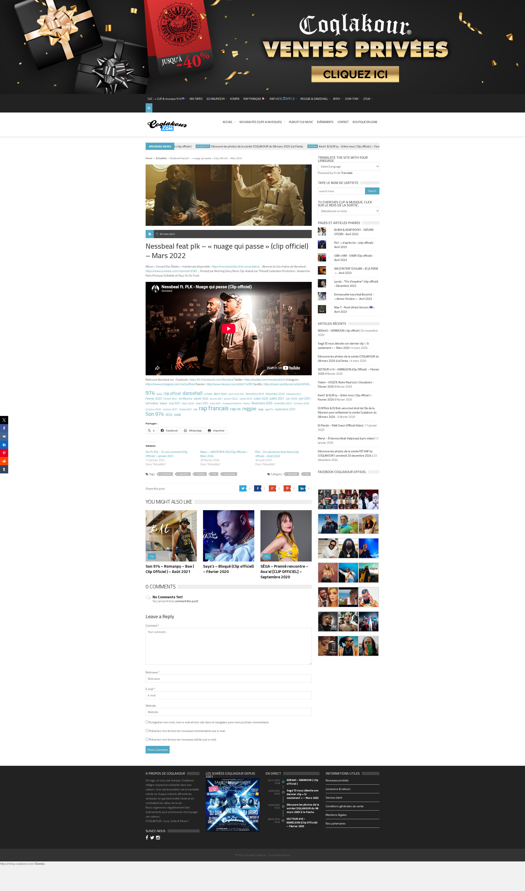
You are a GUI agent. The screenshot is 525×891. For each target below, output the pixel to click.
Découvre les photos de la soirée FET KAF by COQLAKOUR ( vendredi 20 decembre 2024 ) (345, 453)
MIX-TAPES (196, 98)
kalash (163, 403)
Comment (152, 625)
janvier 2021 (216, 398)
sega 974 (269, 409)
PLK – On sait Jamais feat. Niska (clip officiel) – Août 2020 (277, 454)
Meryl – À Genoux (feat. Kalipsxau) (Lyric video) (346, 438)
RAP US (274, 98)
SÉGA (168, 414)
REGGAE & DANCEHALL (314, 98)
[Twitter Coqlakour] (152, 838)
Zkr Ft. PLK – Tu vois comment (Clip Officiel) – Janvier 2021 (167, 454)
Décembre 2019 (255, 394)
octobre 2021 (170, 409)
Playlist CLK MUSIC (301, 122)
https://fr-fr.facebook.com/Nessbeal (212, 379)
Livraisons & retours (338, 789)
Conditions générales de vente (345, 806)
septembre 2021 (285, 409)
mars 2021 (202, 403)
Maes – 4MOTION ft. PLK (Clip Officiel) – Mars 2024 (224, 454)
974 (150, 392)
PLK (214, 474)
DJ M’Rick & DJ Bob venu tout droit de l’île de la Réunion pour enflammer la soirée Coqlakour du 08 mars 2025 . (347, 412)
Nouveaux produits (337, 780)
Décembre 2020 (275, 394)
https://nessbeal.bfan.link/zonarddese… (237, 266)
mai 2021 (175, 403)
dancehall (193, 393)
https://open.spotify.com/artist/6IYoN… (287, 384)
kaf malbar (152, 403)
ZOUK (366, 98)
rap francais (213, 408)
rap (195, 409)
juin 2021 (305, 398)
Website (151, 705)
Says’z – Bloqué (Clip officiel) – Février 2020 (228, 569)
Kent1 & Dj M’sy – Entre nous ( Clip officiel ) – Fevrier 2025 (337, 146)
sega (261, 409)
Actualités (161, 158)
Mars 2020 (188, 403)
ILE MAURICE (214, 98)
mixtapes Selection (232, 403)
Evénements (325, 122)
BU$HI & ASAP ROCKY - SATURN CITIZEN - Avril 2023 (353, 231)
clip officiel (172, 393)
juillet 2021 (277, 398)
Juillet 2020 (261, 398)
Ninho (246, 403)
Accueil (227, 122)
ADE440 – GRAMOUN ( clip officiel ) (339, 330)
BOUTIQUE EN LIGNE (365, 122)
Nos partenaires (336, 823)
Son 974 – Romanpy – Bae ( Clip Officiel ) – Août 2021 (170, 569)
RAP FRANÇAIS (252, 98)
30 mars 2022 (167, 234)
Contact (343, 122)
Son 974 (155, 414)
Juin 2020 (291, 398)
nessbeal (201, 474)
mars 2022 (215, 403)
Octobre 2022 (185, 409)
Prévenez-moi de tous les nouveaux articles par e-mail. (183, 739)
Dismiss (40, 863)
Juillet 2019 (246, 399)
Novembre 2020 (262, 403)
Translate (347, 173)
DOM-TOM (351, 98)
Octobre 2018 (301, 403)
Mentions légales (336, 815)
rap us (235, 408)
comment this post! (186, 601)
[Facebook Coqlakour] (148, 838)
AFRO (336, 98)
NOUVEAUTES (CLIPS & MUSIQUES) (261, 122)
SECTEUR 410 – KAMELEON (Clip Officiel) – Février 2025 (302, 822)
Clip (307, 474)
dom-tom (220, 393)
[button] (328, 499)
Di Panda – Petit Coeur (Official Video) (341, 425)
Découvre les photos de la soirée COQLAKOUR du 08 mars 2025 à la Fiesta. (240, 146)
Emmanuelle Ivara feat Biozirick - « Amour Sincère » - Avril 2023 (354, 296)
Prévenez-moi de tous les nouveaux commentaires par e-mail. (187, 731)
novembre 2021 (283, 403)
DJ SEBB (208, 394)
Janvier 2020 (201, 398)
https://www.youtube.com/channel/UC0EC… (173, 271)
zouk (177, 414)
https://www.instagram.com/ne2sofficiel (170, 384)
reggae (249, 408)
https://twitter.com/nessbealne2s (265, 379)
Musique (295, 146)
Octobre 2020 (153, 409)
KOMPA (234, 98)
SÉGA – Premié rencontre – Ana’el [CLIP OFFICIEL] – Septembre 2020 (284, 571)
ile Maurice (185, 398)
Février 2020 (154, 398)
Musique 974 (185, 146)
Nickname (153, 672)
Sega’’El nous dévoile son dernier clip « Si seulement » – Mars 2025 (343, 345)
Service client (334, 797)
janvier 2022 (231, 399)
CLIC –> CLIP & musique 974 (164, 98)
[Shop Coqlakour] (262, 47)
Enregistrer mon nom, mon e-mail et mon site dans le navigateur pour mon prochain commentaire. (209, 722)
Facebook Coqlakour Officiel (342, 471)
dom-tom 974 (236, 394)
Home (149, 158)
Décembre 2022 (293, 394)
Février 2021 (170, 399)
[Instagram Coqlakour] (158, 838)
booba (159, 394)
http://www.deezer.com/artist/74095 (230, 384)
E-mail (150, 689)
